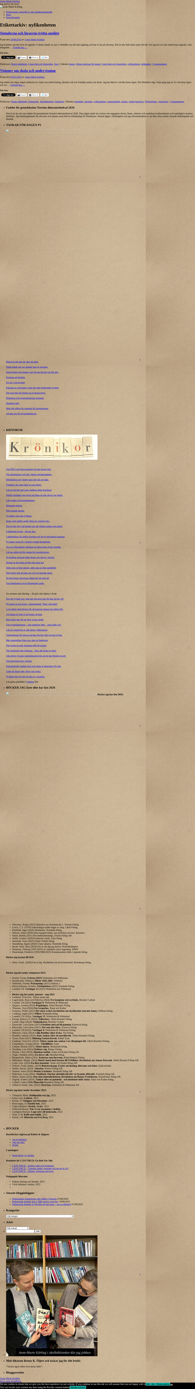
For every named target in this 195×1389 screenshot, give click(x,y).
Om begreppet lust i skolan (19, 661)
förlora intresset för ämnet (88, 64)
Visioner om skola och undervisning (28, 71)
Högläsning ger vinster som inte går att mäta (27, 479)
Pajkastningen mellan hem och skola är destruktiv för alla (33, 666)
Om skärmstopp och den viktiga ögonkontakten (29, 474)
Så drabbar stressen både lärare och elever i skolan (30, 557)
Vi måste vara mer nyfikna (19, 516)
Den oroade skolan (15, 510)
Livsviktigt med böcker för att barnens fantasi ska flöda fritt (34, 609)
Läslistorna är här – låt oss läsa (21, 531)
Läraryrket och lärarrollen (40, 64)
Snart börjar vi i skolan (23, 1155)
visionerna (163, 101)
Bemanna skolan (14, 505)
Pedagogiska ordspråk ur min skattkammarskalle (29, 12)
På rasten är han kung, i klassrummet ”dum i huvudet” (32, 604)
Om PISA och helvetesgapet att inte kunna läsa (28, 469)
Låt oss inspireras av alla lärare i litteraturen (27, 630)
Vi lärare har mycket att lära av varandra (25, 676)
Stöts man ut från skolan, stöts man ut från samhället (31, 567)
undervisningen (136, 101)
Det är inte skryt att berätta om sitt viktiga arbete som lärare (34, 526)
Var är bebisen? (19, 1139)
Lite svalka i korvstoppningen (20, 500)
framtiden (78, 101)
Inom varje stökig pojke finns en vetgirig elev (28, 521)
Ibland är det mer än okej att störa (22, 362)
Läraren (30, 681)
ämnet (72, 64)
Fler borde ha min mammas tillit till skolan (26, 645)
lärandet (88, 101)
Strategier (59, 101)
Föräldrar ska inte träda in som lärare (24, 485)
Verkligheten (151, 101)
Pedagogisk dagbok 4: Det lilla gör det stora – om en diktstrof (41, 1204)
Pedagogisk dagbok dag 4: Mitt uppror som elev (35, 1201)
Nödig (15, 1145)
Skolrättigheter (47, 101)
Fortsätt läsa (20, 47)
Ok (148, 1384)
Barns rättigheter (19, 64)
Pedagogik (33, 101)
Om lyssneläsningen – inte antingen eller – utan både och (33, 624)
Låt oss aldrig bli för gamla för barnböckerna (28, 552)
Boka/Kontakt (13, 17)
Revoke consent (78, 1387)
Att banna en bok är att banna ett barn (24, 614)
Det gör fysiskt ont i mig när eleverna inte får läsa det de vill (35, 599)
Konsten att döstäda (15, 377)
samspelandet (113, 101)
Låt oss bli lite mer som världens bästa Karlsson (29, 490)
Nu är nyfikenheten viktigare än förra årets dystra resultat (33, 547)
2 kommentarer (159, 64)
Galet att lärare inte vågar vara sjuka (23, 671)
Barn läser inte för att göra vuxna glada (25, 619)
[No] (171, 1384)
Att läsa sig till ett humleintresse (21, 413)
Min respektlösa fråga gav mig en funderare (27, 640)
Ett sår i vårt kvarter (15, 382)
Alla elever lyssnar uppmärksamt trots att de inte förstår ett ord (36, 656)
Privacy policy (163, 1384)
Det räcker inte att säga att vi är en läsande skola (29, 573)
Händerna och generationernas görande (25, 398)
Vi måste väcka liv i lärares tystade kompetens (28, 542)
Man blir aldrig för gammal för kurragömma (27, 408)
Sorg (56, 64)
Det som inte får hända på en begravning (26, 393)
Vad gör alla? (18, 1142)
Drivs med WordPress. (11, 1381)
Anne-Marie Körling (10, 1)
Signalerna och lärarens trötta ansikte (29, 33)
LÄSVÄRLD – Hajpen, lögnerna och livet (33, 1171)
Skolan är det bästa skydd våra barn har (25, 562)
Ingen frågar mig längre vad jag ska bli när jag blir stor (32, 372)
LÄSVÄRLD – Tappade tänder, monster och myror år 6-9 (40, 1168)
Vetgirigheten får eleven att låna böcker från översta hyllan (34, 635)
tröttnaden (146, 64)
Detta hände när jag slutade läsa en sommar (27, 367)
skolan (124, 101)
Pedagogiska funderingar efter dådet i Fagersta (34, 1199)
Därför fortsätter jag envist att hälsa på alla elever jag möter (34, 495)
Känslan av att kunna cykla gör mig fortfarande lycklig (32, 387)
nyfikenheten (134, 64)
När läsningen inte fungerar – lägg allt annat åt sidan (31, 650)
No (153, 1384)
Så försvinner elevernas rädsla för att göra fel (28, 578)
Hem (8, 14)
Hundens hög (13, 403)
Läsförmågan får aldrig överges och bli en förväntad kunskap (35, 536)
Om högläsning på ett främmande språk (25, 583)
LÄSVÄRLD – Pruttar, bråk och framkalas (33, 1165)
